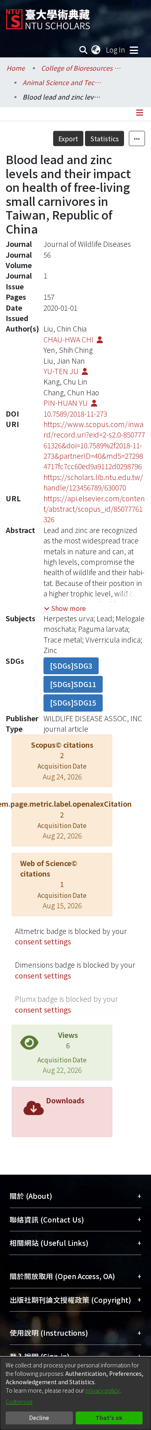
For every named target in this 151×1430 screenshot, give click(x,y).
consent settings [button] (43, 941)
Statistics (104, 138)
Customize (19, 1401)
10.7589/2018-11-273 (75, 414)
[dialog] (75, 1393)
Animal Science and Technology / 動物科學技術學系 (63, 82)
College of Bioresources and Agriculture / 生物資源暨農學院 (81, 68)
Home (15, 68)
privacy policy (102, 1390)
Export (68, 138)
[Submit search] (84, 50)
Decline (39, 1418)
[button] (64, 608)
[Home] (48, 16)
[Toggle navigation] (133, 49)
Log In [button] (116, 50)
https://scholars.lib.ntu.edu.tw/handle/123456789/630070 (93, 482)
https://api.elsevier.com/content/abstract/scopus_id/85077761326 (94, 509)
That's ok (108, 1418)
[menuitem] (96, 50)
